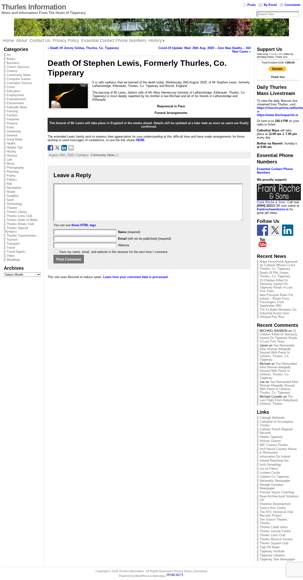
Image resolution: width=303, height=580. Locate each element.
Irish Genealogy (270, 464)
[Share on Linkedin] (64, 148)
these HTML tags (83, 225)
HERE (140, 140)
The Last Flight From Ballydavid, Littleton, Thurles (279, 400)
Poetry (11, 175)
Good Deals (15, 139)
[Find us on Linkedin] (287, 230)
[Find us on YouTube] (262, 242)
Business (13, 63)
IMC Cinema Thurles (274, 445)
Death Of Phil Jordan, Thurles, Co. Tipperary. (275, 274)
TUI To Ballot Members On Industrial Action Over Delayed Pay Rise (278, 313)
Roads (11, 191)
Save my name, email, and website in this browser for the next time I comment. (113, 252)
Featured (13, 119)
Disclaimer (201, 571)
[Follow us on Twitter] (275, 230)
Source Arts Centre (273, 508)
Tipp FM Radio (270, 547)
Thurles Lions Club (19, 216)
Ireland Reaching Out (274, 460)
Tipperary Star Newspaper (277, 559)
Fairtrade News (17, 107)
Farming (12, 111)
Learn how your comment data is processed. (136, 277)
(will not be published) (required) (144, 238)
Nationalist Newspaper (275, 480)
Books (11, 59)
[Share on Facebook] (50, 148)
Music (11, 163)
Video (10, 255)
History (11, 151)
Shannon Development (275, 504)
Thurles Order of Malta (22, 220)
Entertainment (16, 99)
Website (123, 245)
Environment (15, 103)
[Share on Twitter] (57, 148)
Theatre (12, 208)
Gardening (14, 131)
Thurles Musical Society (276, 539)
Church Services (18, 67)
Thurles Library (17, 212)
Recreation (14, 187)
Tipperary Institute (272, 551)
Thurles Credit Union (274, 527)
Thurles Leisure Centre (275, 531)
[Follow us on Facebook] (262, 230)
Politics (12, 179)
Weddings (13, 259)
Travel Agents (16, 251)
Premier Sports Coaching (277, 492)
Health (11, 143)
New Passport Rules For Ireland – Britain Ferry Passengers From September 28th (276, 300)
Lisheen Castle (270, 472)
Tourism (12, 239)
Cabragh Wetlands (272, 417)
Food (10, 127)
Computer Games (19, 79)
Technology (14, 204)
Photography (15, 167)
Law (9, 159)
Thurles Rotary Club (20, 224)
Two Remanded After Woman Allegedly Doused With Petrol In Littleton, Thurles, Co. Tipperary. (277, 352)
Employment (15, 95)
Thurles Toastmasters (21, 235)
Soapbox (13, 196)
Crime (11, 87)
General (12, 135)
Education (13, 91)
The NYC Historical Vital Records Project (276, 513)
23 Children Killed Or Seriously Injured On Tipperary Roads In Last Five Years (276, 286)
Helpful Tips (15, 147)
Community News (19, 75)
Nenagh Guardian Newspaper (271, 486)
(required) (129, 232)
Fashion (12, 115)
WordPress (142, 576)
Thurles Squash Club (274, 543)
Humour (12, 155)
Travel (11, 247)
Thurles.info (276, 54)
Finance (12, 123)
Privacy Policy (183, 571)
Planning (12, 171)
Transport (13, 243)
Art (9, 55)
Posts (251, 5)
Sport (10, 200)
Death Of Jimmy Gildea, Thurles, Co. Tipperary (84, 48)
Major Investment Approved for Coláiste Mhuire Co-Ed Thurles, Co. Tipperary (278, 265)
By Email (270, 5)
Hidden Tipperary (271, 437)
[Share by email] (71, 148)
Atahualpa (158, 576)
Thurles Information (33, 7)
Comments (292, 5)
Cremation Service (19, 83)
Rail (9, 183)
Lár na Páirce (269, 468)
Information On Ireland (275, 456)
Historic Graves (270, 441)
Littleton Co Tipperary (274, 476)
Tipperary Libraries (272, 555)
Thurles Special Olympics (16, 229)
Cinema (12, 71)
